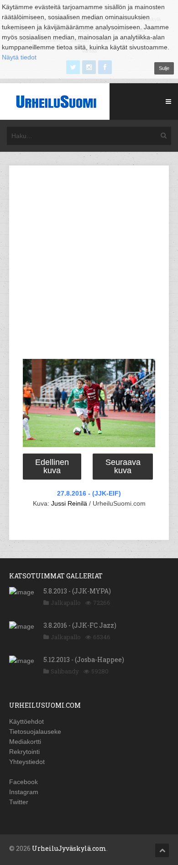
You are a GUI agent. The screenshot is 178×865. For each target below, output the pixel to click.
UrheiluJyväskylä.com (69, 848)
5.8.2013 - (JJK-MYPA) (77, 591)
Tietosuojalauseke (35, 731)
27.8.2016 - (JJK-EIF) (89, 493)
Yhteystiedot (27, 761)
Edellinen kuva (52, 466)
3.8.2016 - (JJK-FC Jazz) (79, 625)
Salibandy (65, 671)
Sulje (164, 68)
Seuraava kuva (123, 466)
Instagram (23, 792)
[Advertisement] (89, 264)
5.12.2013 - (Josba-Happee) (83, 659)
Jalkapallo (66, 602)
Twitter (18, 802)
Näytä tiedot (19, 57)
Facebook (23, 781)
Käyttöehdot (26, 721)
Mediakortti (25, 741)
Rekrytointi (24, 751)
